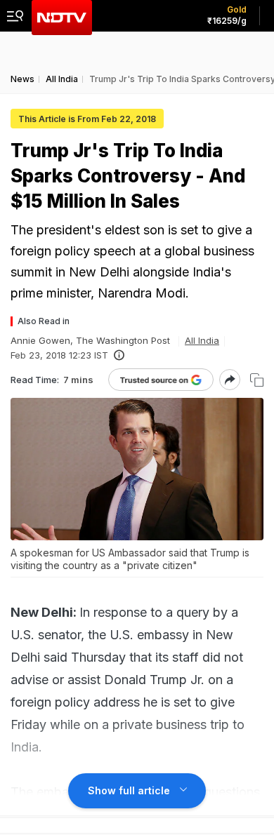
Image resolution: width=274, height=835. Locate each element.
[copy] (256, 380)
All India (202, 340)
